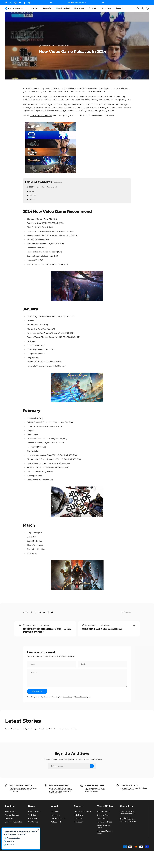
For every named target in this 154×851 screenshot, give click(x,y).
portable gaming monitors (41, 116)
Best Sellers (32, 818)
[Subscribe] (92, 766)
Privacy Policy (67, 697)
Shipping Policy (103, 815)
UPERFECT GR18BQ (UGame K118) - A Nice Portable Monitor (47, 630)
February (32, 195)
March (31, 199)
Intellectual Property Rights (105, 832)
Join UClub (78, 818)
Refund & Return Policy (103, 827)
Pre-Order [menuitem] (93, 8)
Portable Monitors (58, 818)
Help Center (79, 815)
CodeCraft (9, 818)
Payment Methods (104, 822)
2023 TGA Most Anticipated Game (102, 629)
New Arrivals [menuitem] (79, 8)
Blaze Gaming (10, 811)
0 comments (127, 612)
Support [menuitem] (119, 8)
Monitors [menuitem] (35, 8)
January (32, 191)
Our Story (55, 811)
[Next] (103, 2)
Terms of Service (80, 697)
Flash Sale (32, 815)
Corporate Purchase (82, 811)
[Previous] (51, 2)
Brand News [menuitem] (106, 8)
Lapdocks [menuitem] (47, 8)
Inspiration (55, 815)
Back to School (34, 811)
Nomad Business (12, 815)
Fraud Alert (78, 822)
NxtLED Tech (56, 822)
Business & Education (13, 822)
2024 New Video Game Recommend (43, 187)
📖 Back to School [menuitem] (63, 8)
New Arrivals (33, 822)
